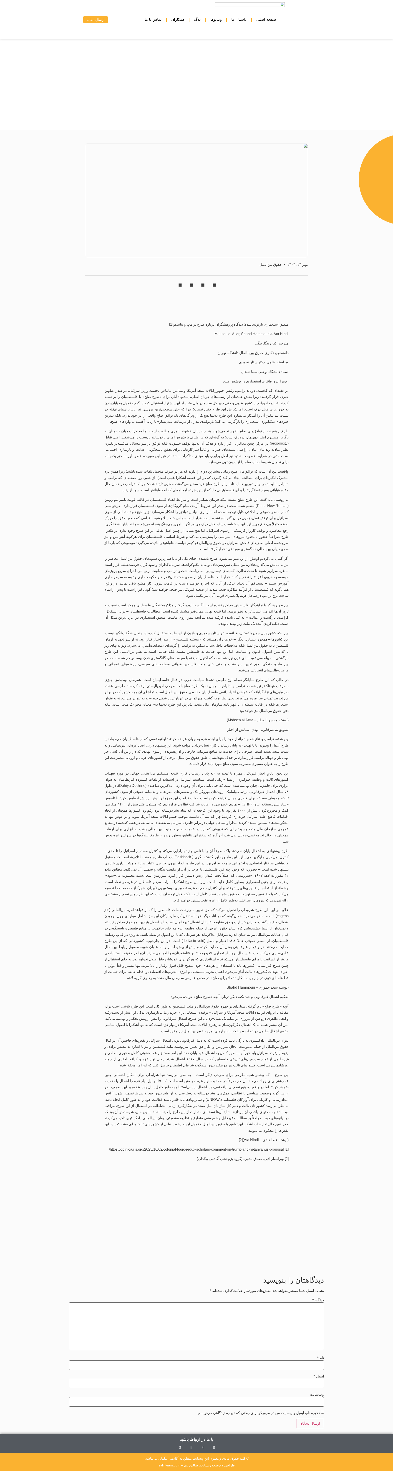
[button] (73, 19)
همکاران (177, 19)
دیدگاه (318, 1300)
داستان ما (239, 19)
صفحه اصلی (266, 19)
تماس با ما (153, 19)
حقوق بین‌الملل (270, 264)
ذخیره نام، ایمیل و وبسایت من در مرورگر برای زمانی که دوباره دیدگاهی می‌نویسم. (258, 1413)
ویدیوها (216, 19)
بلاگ (197, 19)
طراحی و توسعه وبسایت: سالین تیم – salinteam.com (197, 1465)
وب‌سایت (317, 1394)
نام (320, 1358)
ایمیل (318, 1376)
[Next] (118, 1258)
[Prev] (275, 1258)
